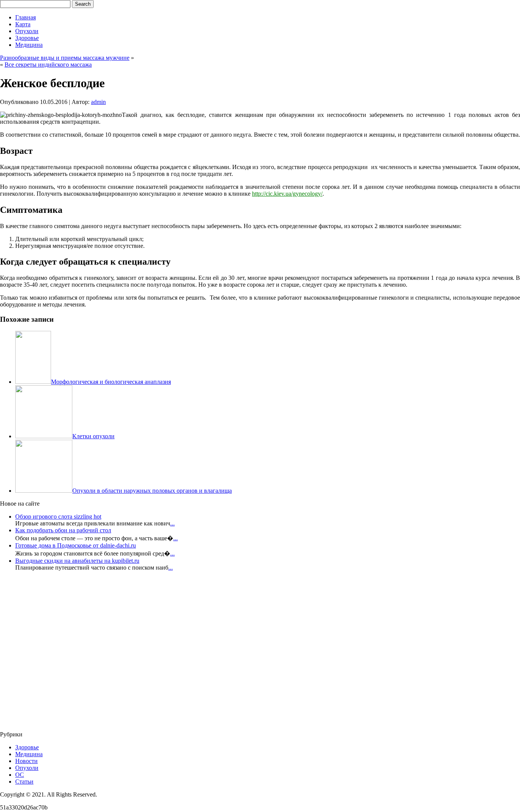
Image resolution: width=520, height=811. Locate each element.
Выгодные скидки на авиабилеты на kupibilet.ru (77, 560)
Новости (26, 761)
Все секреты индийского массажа (48, 64)
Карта (22, 24)
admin (98, 102)
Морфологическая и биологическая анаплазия (111, 381)
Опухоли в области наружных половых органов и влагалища (152, 490)
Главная (25, 17)
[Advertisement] (45, 653)
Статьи (24, 781)
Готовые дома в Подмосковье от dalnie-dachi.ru (75, 545)
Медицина (29, 45)
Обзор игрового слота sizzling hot (58, 516)
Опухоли (26, 31)
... (172, 523)
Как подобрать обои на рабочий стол (63, 530)
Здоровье (27, 38)
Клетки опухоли (93, 436)
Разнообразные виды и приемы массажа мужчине (64, 57)
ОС (19, 774)
